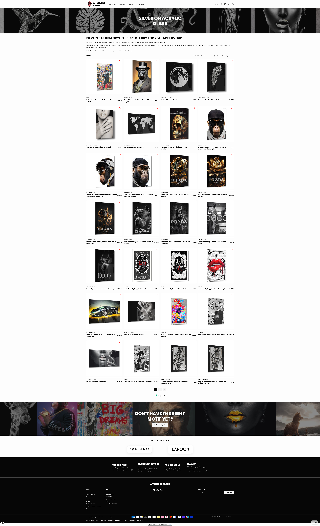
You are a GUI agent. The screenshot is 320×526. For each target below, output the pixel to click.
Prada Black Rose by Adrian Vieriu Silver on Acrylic (101, 243)
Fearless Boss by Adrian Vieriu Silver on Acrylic (138, 243)
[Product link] (104, 76)
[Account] (229, 4)
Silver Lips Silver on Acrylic (96, 382)
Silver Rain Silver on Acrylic (134, 334)
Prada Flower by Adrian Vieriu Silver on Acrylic (212, 195)
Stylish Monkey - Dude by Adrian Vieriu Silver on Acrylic (138, 195)
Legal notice (139, 520)
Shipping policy (118, 520)
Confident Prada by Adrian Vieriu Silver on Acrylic (175, 243)
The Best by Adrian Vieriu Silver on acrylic (174, 148)
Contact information (129, 520)
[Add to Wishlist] (120, 61)
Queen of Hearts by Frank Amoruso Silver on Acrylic (174, 382)
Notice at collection (153, 524)
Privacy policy (99, 520)
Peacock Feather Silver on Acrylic (210, 100)
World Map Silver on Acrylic (134, 147)
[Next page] (168, 390)
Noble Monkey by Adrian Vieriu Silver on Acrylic (139, 101)
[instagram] (161, 490)
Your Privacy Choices (163, 524)
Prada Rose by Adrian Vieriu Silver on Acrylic (175, 195)
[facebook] (153, 490)
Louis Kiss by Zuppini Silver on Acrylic (212, 289)
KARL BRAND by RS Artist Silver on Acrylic (213, 334)
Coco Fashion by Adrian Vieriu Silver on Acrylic (212, 243)
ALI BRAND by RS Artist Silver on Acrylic (138, 382)
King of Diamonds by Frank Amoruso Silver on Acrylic (212, 382)
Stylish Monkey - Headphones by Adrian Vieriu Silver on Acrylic (101, 195)
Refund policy (90, 520)
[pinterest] (157, 490)
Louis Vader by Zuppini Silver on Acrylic (175, 289)
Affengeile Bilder (97, 517)
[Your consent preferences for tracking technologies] (2, 523)
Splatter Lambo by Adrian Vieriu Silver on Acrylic (100, 335)
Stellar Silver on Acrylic (169, 100)
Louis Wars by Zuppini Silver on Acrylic (138, 289)
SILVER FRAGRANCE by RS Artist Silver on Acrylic (176, 335)
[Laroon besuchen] (180, 449)
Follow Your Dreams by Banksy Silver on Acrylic (101, 101)
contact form (149, 471)
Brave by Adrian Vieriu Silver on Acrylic (101, 289)
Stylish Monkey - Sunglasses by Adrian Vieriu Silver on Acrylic (212, 148)
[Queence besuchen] (139, 449)
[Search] (221, 4)
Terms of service (108, 520)
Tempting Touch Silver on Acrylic (99, 147)
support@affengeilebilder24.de (147, 469)
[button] (233, 4)
